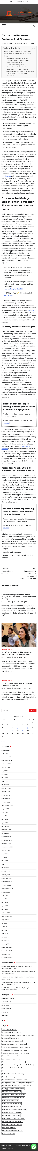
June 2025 (5, 774)
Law (26, 1080)
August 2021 (5, 920)
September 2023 (7, 847)
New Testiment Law (8, 1127)
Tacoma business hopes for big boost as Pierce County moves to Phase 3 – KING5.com (20, 73)
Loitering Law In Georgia (16, 1089)
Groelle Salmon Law (8, 1071)
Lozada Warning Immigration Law (13, 1097)
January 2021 (6, 944)
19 (12, 730)
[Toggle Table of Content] (32, 48)
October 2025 (6, 764)
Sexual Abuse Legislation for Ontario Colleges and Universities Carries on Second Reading (19, 597)
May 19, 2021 (8, 295)
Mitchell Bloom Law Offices (11, 1115)
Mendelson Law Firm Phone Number (14, 1109)
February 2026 (6, 757)
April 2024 (5, 823)
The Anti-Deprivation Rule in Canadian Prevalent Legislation (17, 684)
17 (2, 730)
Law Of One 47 (26, 1086)
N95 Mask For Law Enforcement (12, 1121)
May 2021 (4, 930)
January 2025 (6, 791)
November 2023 (7, 840)
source (6, 423)
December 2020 (7, 947)
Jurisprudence (15, 552)
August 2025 (6, 767)
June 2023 (5, 857)
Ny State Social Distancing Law (12, 1130)
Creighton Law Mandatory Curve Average (16, 1053)
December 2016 (7, 958)
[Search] (33, 25)
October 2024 (6, 802)
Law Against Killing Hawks (25, 1083)
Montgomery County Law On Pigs (13, 1118)
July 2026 (5, 753)
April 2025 (5, 781)
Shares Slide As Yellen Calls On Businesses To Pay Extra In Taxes (17, 68)
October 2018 (6, 954)
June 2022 (5, 899)
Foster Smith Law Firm (17, 1068)
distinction (28, 555)
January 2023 (6, 875)
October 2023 (6, 843)
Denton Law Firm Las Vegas (11, 1059)
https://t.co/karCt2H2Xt (13, 289)
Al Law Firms (15, 1038)
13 (17, 728)
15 (27, 728)
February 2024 (6, 830)
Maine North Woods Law (10, 1100)
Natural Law (5, 1012)
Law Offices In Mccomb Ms (11, 1086)
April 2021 (5, 933)
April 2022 (5, 906)
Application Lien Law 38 (9, 1044)
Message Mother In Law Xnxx (11, 1112)
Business (30, 310)
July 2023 (5, 854)
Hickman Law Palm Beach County (13, 1074)
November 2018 (7, 951)
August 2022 (6, 892)
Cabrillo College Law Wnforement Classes (16, 1047)
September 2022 (7, 888)
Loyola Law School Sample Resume (14, 1095)
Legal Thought (6, 1008)
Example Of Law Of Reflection (23, 1065)
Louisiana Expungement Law (11, 1091)
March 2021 (5, 937)
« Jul (3, 741)
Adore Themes (7, 1148)
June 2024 (5, 816)
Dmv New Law (6, 1065)
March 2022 (5, 909)
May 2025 (5, 778)
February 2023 (6, 871)
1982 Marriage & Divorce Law (11, 1032)
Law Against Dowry (8, 1083)
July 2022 (5, 895)
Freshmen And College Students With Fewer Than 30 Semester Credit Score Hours (17, 53)
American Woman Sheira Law (12, 1041)
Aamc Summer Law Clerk (25, 1035)
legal (4, 1089)
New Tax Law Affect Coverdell (12, 1124)
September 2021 (7, 916)
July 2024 (5, 812)
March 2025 (5, 785)
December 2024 (7, 795)
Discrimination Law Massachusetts (13, 1062)
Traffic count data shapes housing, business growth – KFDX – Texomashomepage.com (18, 63)
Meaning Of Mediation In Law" (12, 1106)
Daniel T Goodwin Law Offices (12, 1056)
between (12, 555)
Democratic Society (8, 998)
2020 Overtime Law (8, 1035)
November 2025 (7, 760)
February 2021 (6, 940)
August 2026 (6, 750)
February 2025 (6, 788)
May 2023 (5, 861)
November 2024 (7, 798)
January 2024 (6, 833)
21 (22, 730)
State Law (5, 1015)
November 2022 (7, 881)
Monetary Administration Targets (17, 58)
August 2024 (6, 809)
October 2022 (6, 885)
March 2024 (5, 826)
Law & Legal (5, 1005)
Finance (8, 176)
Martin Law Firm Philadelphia (11, 1103)
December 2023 (7, 837)
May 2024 (5, 819)
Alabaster (5, 1038)
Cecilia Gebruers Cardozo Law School (14, 1050)
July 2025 (5, 771)
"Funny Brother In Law (9, 1029)
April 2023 (5, 864)
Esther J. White (28, 43)
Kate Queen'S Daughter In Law (12, 1077)
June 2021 (5, 927)
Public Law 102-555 (8, 1133)
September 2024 (7, 805)
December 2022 (7, 878)
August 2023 (6, 850)
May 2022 (5, 902)
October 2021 (6, 913)
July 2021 (4, 923)
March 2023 (5, 868)
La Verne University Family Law (12, 1080)
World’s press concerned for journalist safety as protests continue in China (17, 653)
